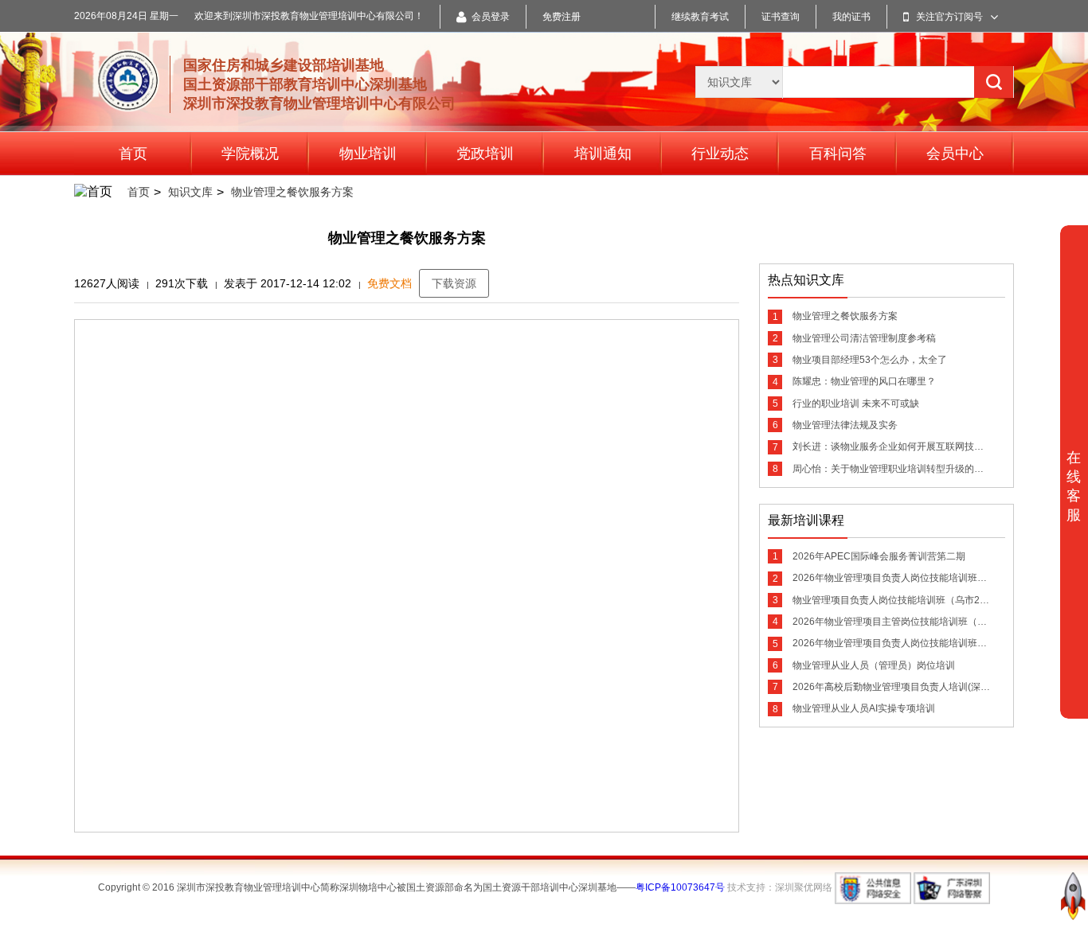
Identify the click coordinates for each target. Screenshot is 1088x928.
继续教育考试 (700, 16)
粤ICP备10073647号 (680, 887)
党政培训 (485, 154)
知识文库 (190, 191)
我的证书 (851, 16)
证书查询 (780, 16)
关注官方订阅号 (949, 16)
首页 (133, 154)
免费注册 (561, 16)
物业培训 (368, 154)
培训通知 (603, 154)
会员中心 (955, 154)
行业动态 (720, 154)
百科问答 (838, 154)
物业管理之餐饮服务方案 (292, 191)
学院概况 (250, 154)
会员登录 (491, 16)
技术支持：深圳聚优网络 (779, 887)
